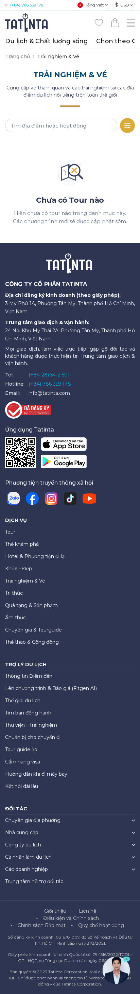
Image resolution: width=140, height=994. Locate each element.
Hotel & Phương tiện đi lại (35, 556)
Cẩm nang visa (22, 762)
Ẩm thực (15, 617)
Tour (10, 532)
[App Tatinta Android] (64, 463)
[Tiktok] (70, 498)
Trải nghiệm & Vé (25, 581)
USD (122, 5)
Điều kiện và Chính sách (71, 918)
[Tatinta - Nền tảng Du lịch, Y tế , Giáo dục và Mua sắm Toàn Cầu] (27, 22)
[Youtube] (89, 498)
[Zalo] (13, 498)
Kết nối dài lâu (21, 786)
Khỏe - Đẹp (18, 569)
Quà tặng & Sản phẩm (31, 605)
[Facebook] (32, 498)
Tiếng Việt (94, 4)
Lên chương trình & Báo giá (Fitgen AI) (51, 688)
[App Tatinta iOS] (64, 445)
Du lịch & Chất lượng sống (46, 41)
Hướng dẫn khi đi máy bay (36, 774)
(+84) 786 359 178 (26, 5)
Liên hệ (87, 911)
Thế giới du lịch (22, 700)
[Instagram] (51, 498)
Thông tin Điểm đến (28, 676)
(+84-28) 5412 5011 (50, 375)
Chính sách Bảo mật (42, 925)
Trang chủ (17, 56)
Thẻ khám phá (22, 544)
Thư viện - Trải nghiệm (31, 725)
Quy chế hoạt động (101, 925)
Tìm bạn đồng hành (28, 713)
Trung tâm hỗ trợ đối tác (34, 881)
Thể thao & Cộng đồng (32, 642)
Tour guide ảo (21, 749)
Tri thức (14, 593)
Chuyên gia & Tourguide (33, 630)
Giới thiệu (55, 911)
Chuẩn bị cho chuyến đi (32, 737)
